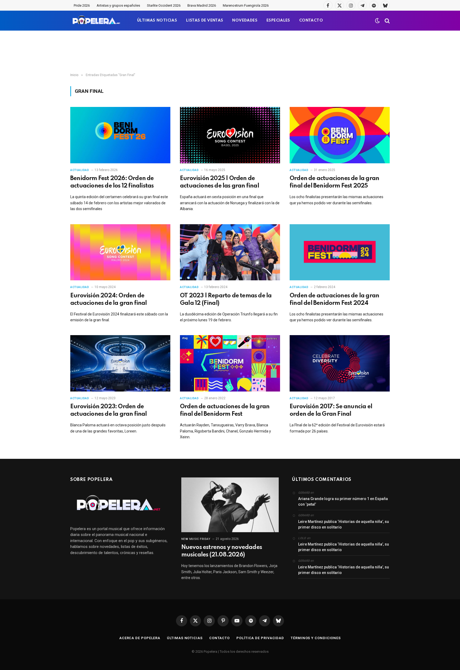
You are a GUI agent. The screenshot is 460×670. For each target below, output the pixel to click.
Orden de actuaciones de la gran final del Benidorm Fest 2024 (334, 299)
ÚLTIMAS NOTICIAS (157, 20)
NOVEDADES (244, 20)
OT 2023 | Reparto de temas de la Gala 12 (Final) (226, 299)
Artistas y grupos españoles (118, 5)
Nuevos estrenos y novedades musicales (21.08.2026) (221, 551)
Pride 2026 (82, 5)
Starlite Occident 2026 (163, 5)
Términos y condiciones (316, 638)
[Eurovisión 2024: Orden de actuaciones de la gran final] (120, 252)
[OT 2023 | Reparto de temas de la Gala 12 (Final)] (230, 252)
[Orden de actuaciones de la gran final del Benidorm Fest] (230, 363)
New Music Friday (196, 539)
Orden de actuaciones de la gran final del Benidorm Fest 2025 (334, 182)
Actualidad (79, 170)
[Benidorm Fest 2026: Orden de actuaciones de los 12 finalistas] (120, 135)
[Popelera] (96, 21)
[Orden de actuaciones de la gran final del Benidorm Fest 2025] (340, 135)
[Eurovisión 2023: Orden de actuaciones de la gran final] (120, 363)
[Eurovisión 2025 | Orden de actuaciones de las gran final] (230, 135)
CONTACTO (311, 20)
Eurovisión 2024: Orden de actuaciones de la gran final (108, 299)
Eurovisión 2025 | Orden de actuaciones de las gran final (219, 182)
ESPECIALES (278, 20)
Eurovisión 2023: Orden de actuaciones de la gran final (108, 410)
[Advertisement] (230, 52)
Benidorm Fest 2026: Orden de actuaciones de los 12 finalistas (112, 182)
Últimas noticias (185, 638)
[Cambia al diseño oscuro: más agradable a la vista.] (377, 20)
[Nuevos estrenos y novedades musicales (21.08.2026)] (230, 504)
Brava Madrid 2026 (201, 5)
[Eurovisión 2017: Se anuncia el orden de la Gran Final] (340, 363)
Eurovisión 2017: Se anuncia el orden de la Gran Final (331, 410)
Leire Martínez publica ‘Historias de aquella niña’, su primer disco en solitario (343, 524)
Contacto (219, 638)
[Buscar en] (387, 21)
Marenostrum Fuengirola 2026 (246, 5)
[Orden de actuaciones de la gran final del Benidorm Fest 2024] (340, 252)
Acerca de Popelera (139, 638)
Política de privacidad (260, 638)
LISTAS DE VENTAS (204, 20)
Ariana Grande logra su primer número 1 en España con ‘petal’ (343, 501)
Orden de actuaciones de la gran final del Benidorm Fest (224, 410)
